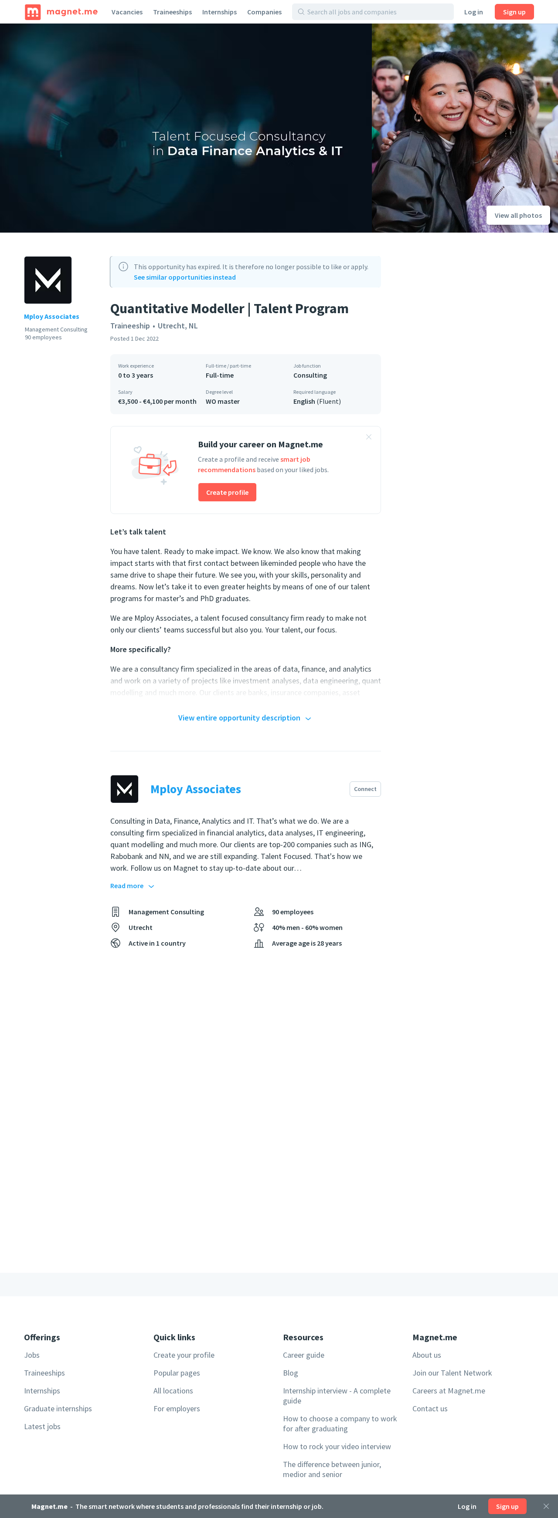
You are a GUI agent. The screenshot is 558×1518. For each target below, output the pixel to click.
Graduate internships (58, 1408)
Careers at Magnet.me (448, 1391)
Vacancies (127, 11)
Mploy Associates (51, 316)
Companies (264, 11)
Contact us (430, 1408)
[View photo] (186, 128)
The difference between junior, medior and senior (332, 1469)
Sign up (514, 11)
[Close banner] (369, 438)
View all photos (518, 215)
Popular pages (176, 1373)
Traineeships (172, 11)
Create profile (227, 492)
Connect (365, 789)
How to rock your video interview (337, 1446)
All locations (173, 1391)
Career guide (303, 1355)
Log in (473, 11)
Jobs (32, 1355)
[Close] (546, 1506)
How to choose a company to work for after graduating (340, 1423)
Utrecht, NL (178, 326)
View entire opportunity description (239, 718)
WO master (223, 401)
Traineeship (130, 326)
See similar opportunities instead (185, 277)
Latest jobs (42, 1426)
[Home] (61, 12)
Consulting (310, 375)
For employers (176, 1408)
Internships (219, 11)
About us (426, 1355)
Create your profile (183, 1355)
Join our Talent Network (452, 1373)
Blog (290, 1373)
